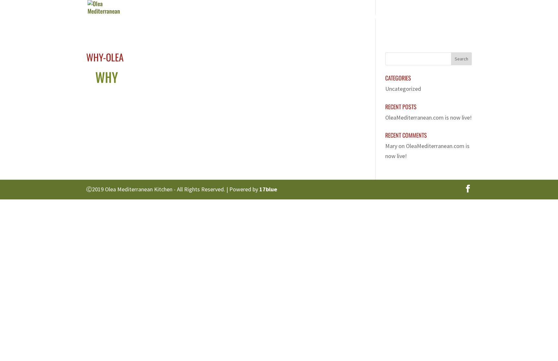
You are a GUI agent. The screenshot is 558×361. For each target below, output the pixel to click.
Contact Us (445, 18)
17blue (268, 189)
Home (269, 18)
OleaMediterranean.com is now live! (428, 117)
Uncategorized (403, 88)
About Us (301, 18)
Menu (333, 18)
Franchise (406, 18)
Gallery (369, 18)
